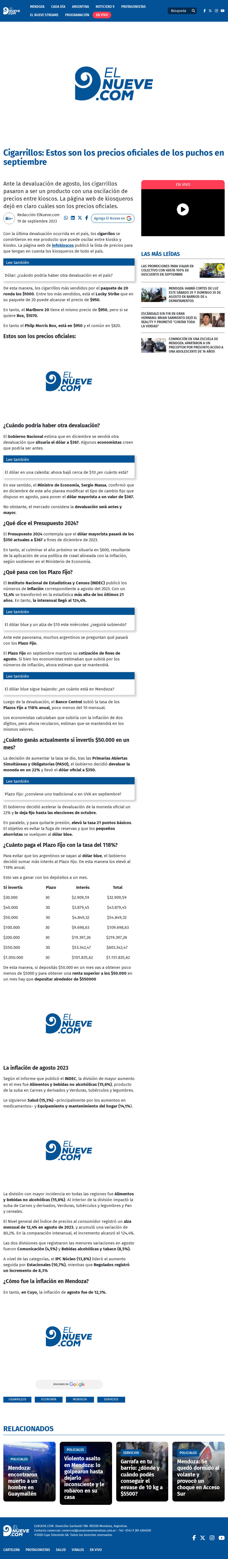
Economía (48, 1399)
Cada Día (58, 7)
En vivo (102, 15)
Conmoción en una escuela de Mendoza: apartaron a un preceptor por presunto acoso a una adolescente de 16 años (196, 345)
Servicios (111, 1399)
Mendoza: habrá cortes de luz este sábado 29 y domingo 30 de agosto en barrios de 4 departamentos (195, 294)
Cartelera (11, 1550)
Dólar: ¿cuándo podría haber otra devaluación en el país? (59, 275)
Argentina (80, 7)
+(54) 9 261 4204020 (138, 1530)
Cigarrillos (17, 1399)
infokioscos (63, 245)
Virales (78, 1550)
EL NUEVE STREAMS (44, 15)
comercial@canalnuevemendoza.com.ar (89, 1530)
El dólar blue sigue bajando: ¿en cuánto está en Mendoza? (59, 689)
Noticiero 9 (105, 7)
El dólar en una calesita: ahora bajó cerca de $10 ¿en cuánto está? (66, 472)
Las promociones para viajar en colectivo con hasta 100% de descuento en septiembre (167, 270)
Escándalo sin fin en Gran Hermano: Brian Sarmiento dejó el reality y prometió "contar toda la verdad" (169, 320)
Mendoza (37, 7)
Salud (61, 1550)
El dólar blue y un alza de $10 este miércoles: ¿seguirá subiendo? (66, 624)
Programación (77, 15)
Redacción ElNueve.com (38, 215)
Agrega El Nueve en (109, 218)
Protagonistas (133, 7)
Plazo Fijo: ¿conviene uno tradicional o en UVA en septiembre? (63, 794)
